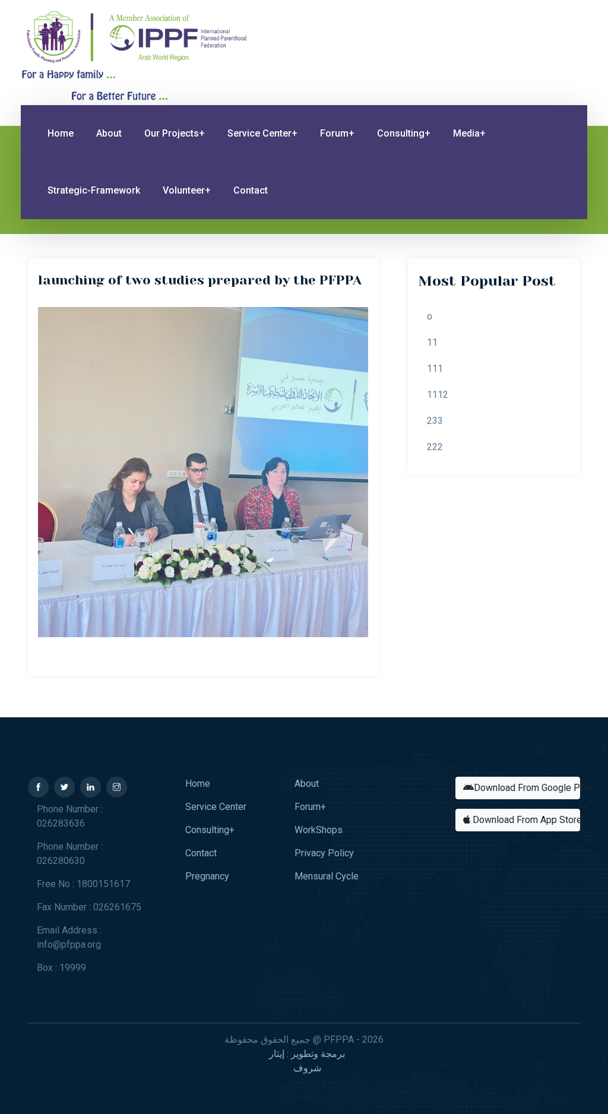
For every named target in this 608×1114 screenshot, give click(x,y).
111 (435, 368)
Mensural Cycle (326, 876)
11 (432, 342)
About (109, 133)
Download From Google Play (527, 787)
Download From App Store (525, 819)
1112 (437, 394)
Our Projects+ (174, 133)
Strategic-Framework (94, 190)
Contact (250, 190)
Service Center (215, 806)
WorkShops (318, 830)
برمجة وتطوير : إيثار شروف (307, 1061)
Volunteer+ (187, 190)
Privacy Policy (324, 853)
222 (435, 446)
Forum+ (337, 133)
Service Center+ (262, 133)
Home (61, 133)
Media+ (469, 133)
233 (435, 420)
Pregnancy (207, 876)
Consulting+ (403, 133)
